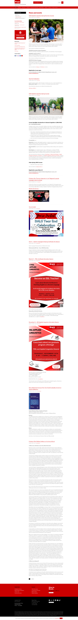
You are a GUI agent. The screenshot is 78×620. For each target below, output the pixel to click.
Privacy (16, 605)
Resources (23, 7)
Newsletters (17, 15)
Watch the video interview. (33, 188)
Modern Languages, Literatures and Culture (51, 155)
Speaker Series (41, 7)
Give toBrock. (51, 588)
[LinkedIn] (20, 56)
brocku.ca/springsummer (33, 73)
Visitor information (35, 589)
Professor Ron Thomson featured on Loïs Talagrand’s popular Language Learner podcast (20, 49)
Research (28, 7)
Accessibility (20, 605)
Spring (37, 66)
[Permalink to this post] (46, 42)
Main (16, 7)
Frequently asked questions (19, 18)
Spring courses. (39, 166)
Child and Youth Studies (54, 154)
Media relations (34, 591)
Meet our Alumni (54, 7)
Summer (42, 66)
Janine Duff (38, 17)
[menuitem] (38, 2)
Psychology (47, 154)
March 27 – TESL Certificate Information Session (41, 259)
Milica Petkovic (38, 208)
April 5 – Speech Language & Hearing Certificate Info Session (44, 241)
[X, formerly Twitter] (17, 56)
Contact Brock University (36, 590)
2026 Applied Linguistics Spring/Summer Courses (41, 15)
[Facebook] (15, 56)
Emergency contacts (18, 589)
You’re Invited (32, 207)
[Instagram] (18, 56)
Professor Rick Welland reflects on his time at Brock (42, 441)
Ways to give (50, 592)
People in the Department (34, 7)
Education (40, 155)
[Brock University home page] (17, 2)
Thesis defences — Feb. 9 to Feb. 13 (19, 22)
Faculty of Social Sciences (20, 4)
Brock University (16, 9)
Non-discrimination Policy (19, 603)
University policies (17, 604)
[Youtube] (22, 56)
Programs (19, 7)
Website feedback (35, 593)
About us (16, 14)
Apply (46, 7)
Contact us (50, 7)
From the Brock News (18, 21)
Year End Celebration (34, 78)
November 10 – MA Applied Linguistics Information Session (44, 322)
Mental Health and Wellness (19, 590)
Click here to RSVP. (32, 88)
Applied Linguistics (17, 5)
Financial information (18, 593)
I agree (61, 618)
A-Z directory (51, 602)
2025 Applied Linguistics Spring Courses (39, 93)
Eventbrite (42, 316)
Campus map (17, 591)
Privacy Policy (57, 618)
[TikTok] (59, 600)
